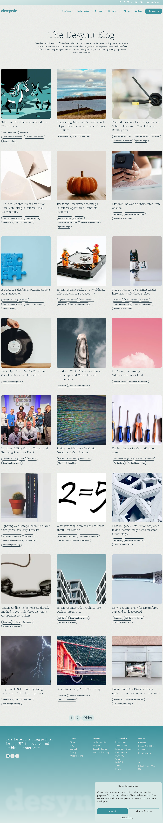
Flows (118, 769)
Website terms (76, 756)
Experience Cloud (123, 749)
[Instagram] (128, 2)
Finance (141, 750)
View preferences (144, 811)
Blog (142, 2)
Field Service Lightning (121, 754)
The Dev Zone (85, 459)
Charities (142, 743)
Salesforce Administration (12, 137)
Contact (138, 11)
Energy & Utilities (146, 746)
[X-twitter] (12, 756)
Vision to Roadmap (101, 753)
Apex (117, 766)
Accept (112, 811)
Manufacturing (144, 753)
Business (145, 300)
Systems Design (9, 141)
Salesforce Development (34, 137)
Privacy (73, 753)
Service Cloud (121, 746)
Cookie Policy (127, 818)
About (127, 11)
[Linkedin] (120, 2)
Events (22, 459)
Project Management (121, 304)
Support (96, 746)
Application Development (67, 300)
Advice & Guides (120, 136)
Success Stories (153, 2)
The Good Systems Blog (67, 463)
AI (130, 136)
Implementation (100, 742)
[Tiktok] (132, 2)
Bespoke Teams (100, 749)
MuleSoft (119, 762)
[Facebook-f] (124, 2)
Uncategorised (63, 136)
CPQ (117, 759)
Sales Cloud (120, 742)
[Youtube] (136, 2)
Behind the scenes (9, 132)
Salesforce (24, 132)
